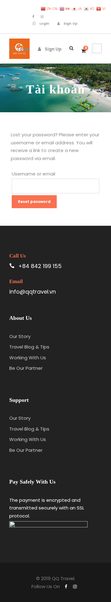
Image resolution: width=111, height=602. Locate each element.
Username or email (33, 174)
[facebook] (33, 16)
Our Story (20, 336)
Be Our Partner (26, 368)
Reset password (34, 201)
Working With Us (27, 357)
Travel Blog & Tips (29, 347)
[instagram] (42, 16)
